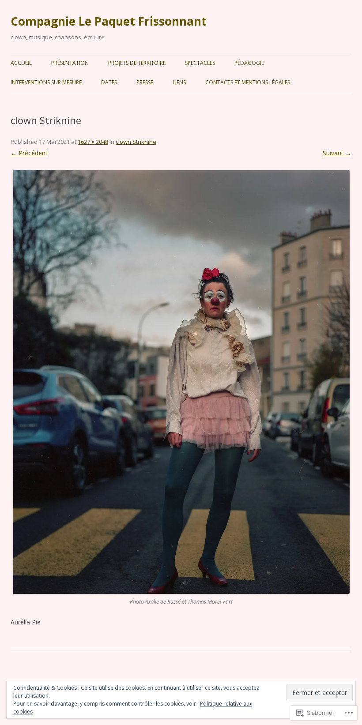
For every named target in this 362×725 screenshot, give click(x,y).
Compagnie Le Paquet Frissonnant (109, 21)
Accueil (21, 63)
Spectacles (200, 63)
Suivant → (337, 153)
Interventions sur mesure (46, 82)
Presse (144, 82)
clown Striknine (136, 142)
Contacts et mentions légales (247, 82)
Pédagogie (249, 63)
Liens (179, 82)
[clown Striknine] (181, 382)
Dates (109, 82)
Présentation (70, 63)
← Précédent (29, 153)
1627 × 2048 (93, 142)
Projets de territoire (137, 63)
